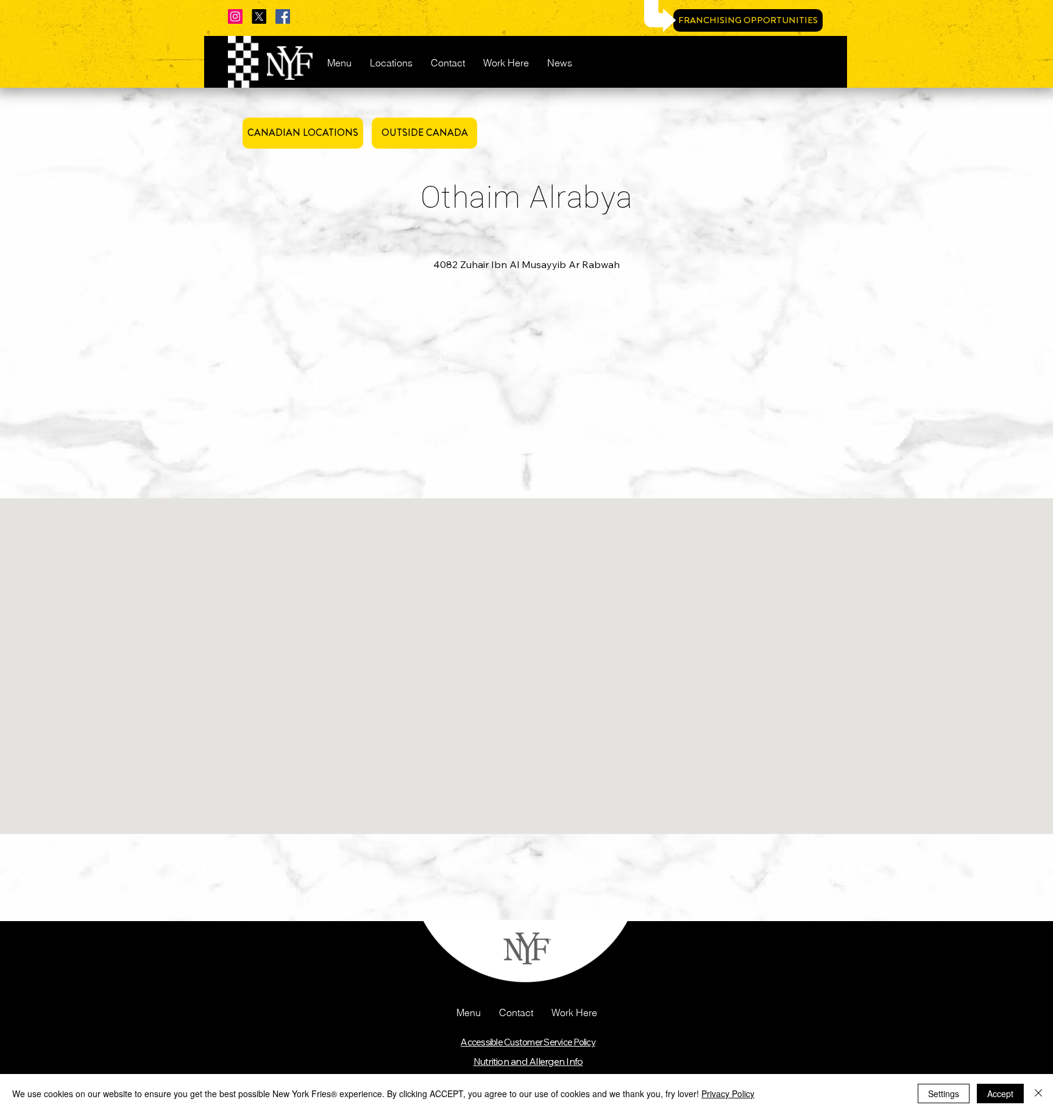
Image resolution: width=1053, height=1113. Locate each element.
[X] (259, 16)
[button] (468, 1012)
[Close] (1038, 1093)
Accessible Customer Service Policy (528, 1042)
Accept (1000, 1093)
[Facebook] (282, 16)
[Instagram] (235, 16)
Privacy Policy (727, 1093)
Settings (943, 1093)
